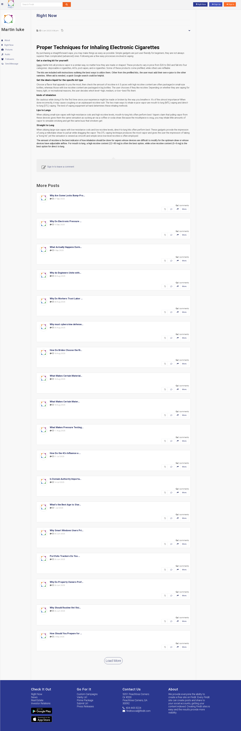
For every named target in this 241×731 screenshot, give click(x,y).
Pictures (9, 50)
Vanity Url (82, 697)
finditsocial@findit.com (138, 710)
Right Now (9, 45)
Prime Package (85, 700)
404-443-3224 (133, 707)
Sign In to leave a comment (60, 166)
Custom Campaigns (87, 694)
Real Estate (37, 700)
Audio (7, 54)
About (7, 40)
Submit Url (82, 703)
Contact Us (132, 689)
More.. (184, 209)
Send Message (11, 64)
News (34, 697)
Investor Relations (40, 703)
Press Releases (85, 706)
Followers (9, 59)
